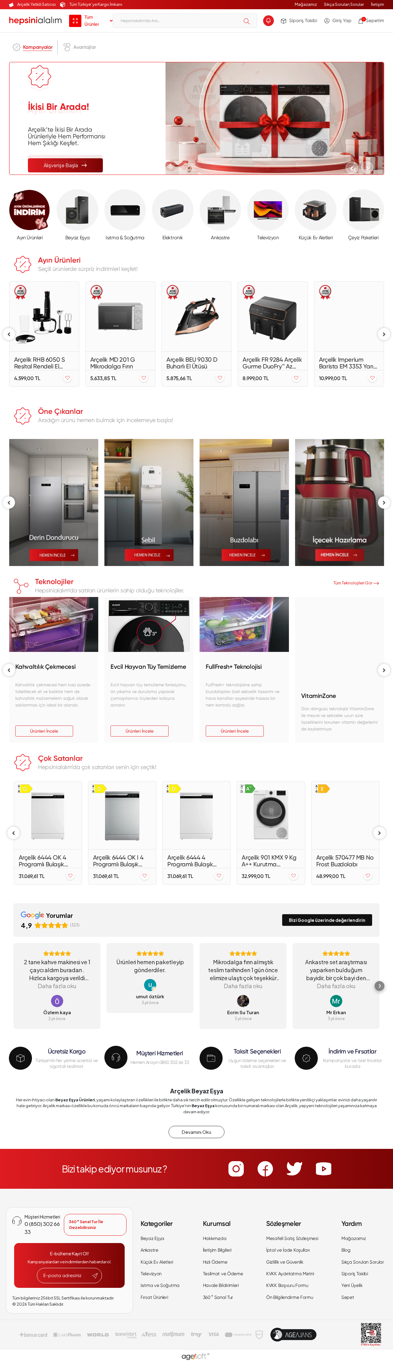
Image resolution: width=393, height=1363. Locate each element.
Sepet (347, 1297)
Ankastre (149, 1250)
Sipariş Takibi (303, 20)
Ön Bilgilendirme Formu (289, 1297)
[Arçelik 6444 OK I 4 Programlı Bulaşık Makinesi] (122, 815)
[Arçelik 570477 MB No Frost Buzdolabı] (345, 815)
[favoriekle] (67, 378)
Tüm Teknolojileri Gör (353, 582)
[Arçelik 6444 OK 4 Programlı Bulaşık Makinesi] (48, 815)
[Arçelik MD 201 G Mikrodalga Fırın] (120, 316)
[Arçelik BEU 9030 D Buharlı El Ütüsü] (196, 316)
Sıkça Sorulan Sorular (344, 4)
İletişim (377, 4)
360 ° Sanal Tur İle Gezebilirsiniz (86, 1224)
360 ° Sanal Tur (218, 1297)
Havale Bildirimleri (221, 1285)
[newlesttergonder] (95, 1276)
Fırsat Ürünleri (154, 1297)
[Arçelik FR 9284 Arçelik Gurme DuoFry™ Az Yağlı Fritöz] (272, 316)
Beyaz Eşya (152, 1238)
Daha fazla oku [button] (57, 985)
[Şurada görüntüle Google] (57, 1001)
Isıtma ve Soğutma (160, 1285)
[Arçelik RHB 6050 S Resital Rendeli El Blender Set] (44, 316)
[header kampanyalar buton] (268, 20)
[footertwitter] (294, 1168)
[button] (13, 986)
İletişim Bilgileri (217, 1250)
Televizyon (151, 1273)
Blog (346, 1250)
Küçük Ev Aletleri (157, 1262)
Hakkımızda (215, 1238)
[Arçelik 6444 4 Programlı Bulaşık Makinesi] (196, 815)
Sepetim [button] (373, 20)
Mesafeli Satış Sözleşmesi (292, 1238)
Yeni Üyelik (352, 1285)
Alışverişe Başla (61, 165)
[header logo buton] (35, 21)
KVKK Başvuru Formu (287, 1285)
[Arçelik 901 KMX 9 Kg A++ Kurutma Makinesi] (271, 815)
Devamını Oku (196, 1132)
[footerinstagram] (236, 1168)
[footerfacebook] (265, 1168)
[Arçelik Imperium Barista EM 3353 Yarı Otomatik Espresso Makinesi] (349, 316)
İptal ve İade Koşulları (288, 1250)
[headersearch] (246, 21)
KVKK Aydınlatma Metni (290, 1273)
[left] (352, 168)
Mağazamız (306, 4)
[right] (367, 167)
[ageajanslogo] (293, 1335)
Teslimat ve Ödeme (223, 1273)
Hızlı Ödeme (215, 1262)
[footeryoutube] (323, 1168)
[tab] (32, 47)
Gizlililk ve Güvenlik (284, 1262)
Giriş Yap (342, 20)
